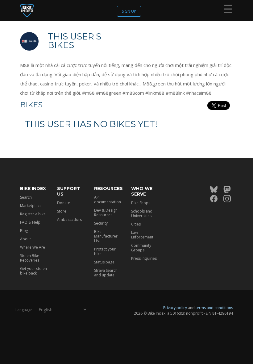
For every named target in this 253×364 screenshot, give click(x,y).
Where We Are (32, 247)
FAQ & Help (30, 222)
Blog (24, 230)
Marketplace (31, 205)
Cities (136, 224)
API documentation (107, 200)
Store (61, 211)
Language (23, 309)
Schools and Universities (141, 213)
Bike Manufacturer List (106, 236)
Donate (63, 202)
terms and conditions (214, 307)
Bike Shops (140, 202)
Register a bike (33, 214)
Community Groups (141, 248)
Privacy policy (175, 307)
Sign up (129, 11)
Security (101, 223)
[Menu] (228, 10)
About (25, 239)
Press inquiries (144, 258)
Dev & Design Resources (106, 212)
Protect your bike (105, 251)
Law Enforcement (142, 235)
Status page (104, 262)
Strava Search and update (106, 273)
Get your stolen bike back (33, 271)
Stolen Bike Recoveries (29, 258)
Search (26, 197)
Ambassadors (69, 219)
